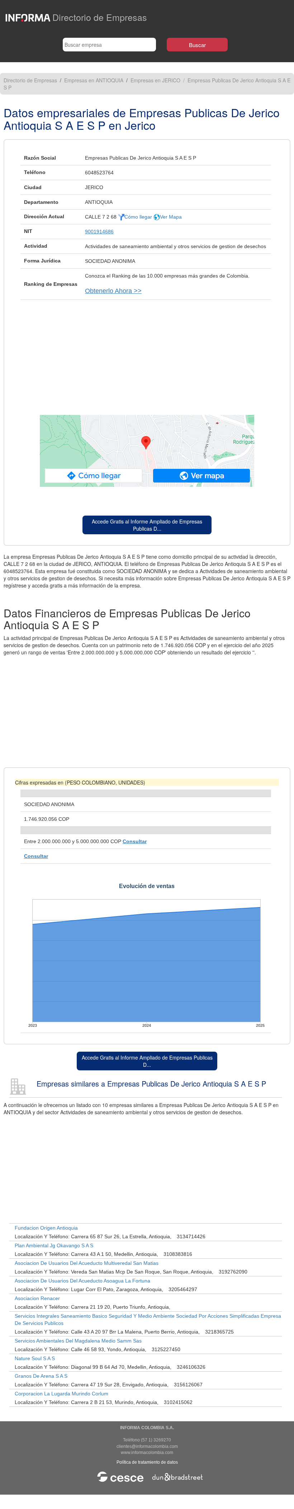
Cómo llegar (138, 217)
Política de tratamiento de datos (147, 1462)
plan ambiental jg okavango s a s (54, 1245)
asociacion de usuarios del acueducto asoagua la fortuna (82, 1281)
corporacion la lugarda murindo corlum (61, 1393)
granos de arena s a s (41, 1376)
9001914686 (99, 231)
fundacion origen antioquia (46, 1228)
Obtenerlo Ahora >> (113, 290)
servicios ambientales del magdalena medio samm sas (78, 1341)
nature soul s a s (35, 1358)
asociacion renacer (37, 1298)
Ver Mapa (171, 217)
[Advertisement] (147, 353)
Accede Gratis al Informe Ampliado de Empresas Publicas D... (147, 525)
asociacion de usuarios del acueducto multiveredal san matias (86, 1263)
